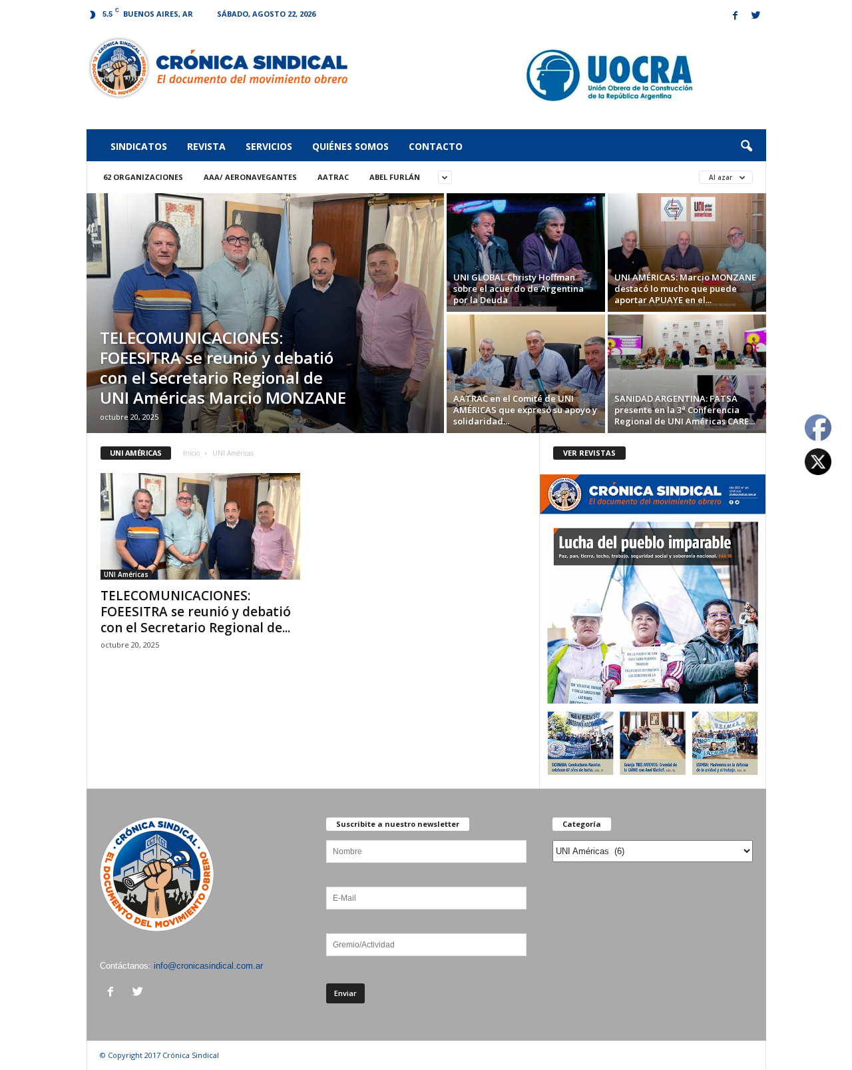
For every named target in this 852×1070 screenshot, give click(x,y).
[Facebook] (736, 16)
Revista (206, 146)
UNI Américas (126, 574)
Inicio (191, 453)
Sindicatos (138, 146)
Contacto (436, 146)
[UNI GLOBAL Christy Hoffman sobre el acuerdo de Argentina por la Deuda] (526, 252)
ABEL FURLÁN (394, 177)
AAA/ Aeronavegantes (250, 177)
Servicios (269, 146)
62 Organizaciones (143, 177)
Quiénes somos (350, 146)
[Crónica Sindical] (217, 68)
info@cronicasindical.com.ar (208, 966)
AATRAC (333, 177)
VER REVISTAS (589, 453)
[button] (746, 146)
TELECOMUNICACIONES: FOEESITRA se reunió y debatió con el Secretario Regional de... (196, 611)
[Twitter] (756, 16)
